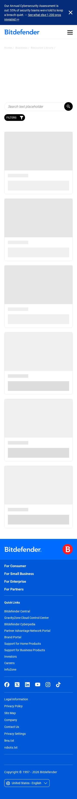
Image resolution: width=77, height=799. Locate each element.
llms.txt (9, 740)
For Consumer (15, 566)
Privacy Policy (13, 706)
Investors (10, 657)
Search (68, 106)
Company (10, 720)
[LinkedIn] (27, 684)
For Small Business (19, 574)
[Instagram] (47, 684)
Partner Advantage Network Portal (27, 631)
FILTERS (11, 117)
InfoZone (10, 669)
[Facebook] (6, 684)
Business (21, 47)
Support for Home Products (22, 644)
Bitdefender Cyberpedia (19, 624)
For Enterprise (15, 581)
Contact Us (11, 727)
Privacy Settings (15, 734)
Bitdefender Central (17, 611)
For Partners (14, 589)
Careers (9, 663)
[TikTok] (58, 684)
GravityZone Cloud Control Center (26, 618)
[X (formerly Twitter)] (17, 684)
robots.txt (11, 747)
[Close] (70, 12)
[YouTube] (37, 684)
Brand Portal (12, 637)
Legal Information (16, 699)
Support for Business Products (24, 650)
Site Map (10, 713)
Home (8, 47)
